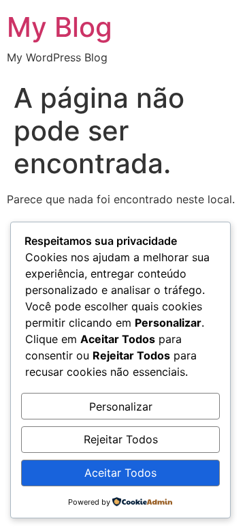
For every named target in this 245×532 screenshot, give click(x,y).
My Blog (59, 27)
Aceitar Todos (120, 472)
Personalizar (120, 406)
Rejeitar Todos (121, 439)
